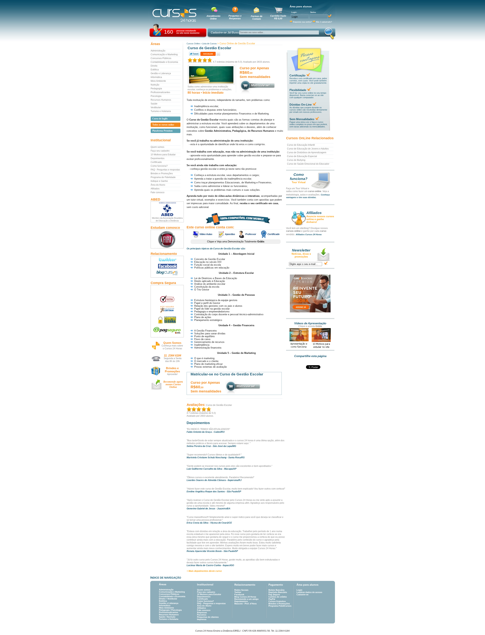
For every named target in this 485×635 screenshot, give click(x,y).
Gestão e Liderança (161, 73)
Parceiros (201, 615)
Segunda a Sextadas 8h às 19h (172, 360)
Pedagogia (156, 88)
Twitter (237, 592)
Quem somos (157, 147)
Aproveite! (172, 374)
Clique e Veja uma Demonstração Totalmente (235, 241)
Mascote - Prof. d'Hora (245, 603)
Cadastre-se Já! (221, 32)
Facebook (239, 594)
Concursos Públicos (161, 58)
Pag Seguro (274, 594)
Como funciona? (159, 166)
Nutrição (155, 84)
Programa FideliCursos (279, 606)
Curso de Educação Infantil (301, 145)
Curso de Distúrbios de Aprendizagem (306, 152)
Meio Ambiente (158, 81)
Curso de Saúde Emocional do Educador (308, 164)
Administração (158, 50)
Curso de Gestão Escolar (219, 405)
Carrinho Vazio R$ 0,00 (278, 17)
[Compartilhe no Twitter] (194, 54)
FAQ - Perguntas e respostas (165, 169)
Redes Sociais (241, 590)
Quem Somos (172, 342)
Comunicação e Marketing (164, 54)
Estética (155, 69)
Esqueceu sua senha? (302, 22)
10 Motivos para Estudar (163, 154)
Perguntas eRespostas (235, 17)
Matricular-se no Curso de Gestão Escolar (227, 374)
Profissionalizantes (160, 92)
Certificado (156, 162)
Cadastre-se (302, 594)
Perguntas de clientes (208, 617)
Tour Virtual (299, 182)
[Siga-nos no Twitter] (167, 259)
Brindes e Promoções (162, 173)
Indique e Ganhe (159, 181)
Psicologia (156, 96)
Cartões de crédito (277, 597)
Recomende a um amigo (246, 599)
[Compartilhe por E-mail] (218, 54)
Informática (156, 77)
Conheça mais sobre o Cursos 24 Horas (172, 347)
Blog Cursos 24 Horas (245, 597)
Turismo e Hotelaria (161, 111)
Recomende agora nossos (173, 384)
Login (299, 590)
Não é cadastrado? (324, 22)
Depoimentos (157, 158)
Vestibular (156, 107)
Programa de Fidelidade (163, 177)
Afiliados (155, 188)
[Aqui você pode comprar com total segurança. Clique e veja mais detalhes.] (167, 319)
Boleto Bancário (276, 590)
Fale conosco (157, 192)
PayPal (271, 599)
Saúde (154, 103)
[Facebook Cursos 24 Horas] (167, 266)
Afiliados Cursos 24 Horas (309, 234)
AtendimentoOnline (213, 17)
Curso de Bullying (296, 160)
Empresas (202, 612)
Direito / (163, 599)
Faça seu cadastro (160, 150)
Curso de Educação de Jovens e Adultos (308, 148)
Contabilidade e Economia (164, 62)
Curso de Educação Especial (302, 156)
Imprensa (201, 619)
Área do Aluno (158, 185)
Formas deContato (256, 17)
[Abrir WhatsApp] (475, 625)
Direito (154, 66)
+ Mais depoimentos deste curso (204, 571)
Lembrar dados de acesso (309, 592)
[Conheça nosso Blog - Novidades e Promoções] (167, 273)
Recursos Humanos (161, 100)
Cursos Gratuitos (277, 601)
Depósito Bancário (277, 592)
